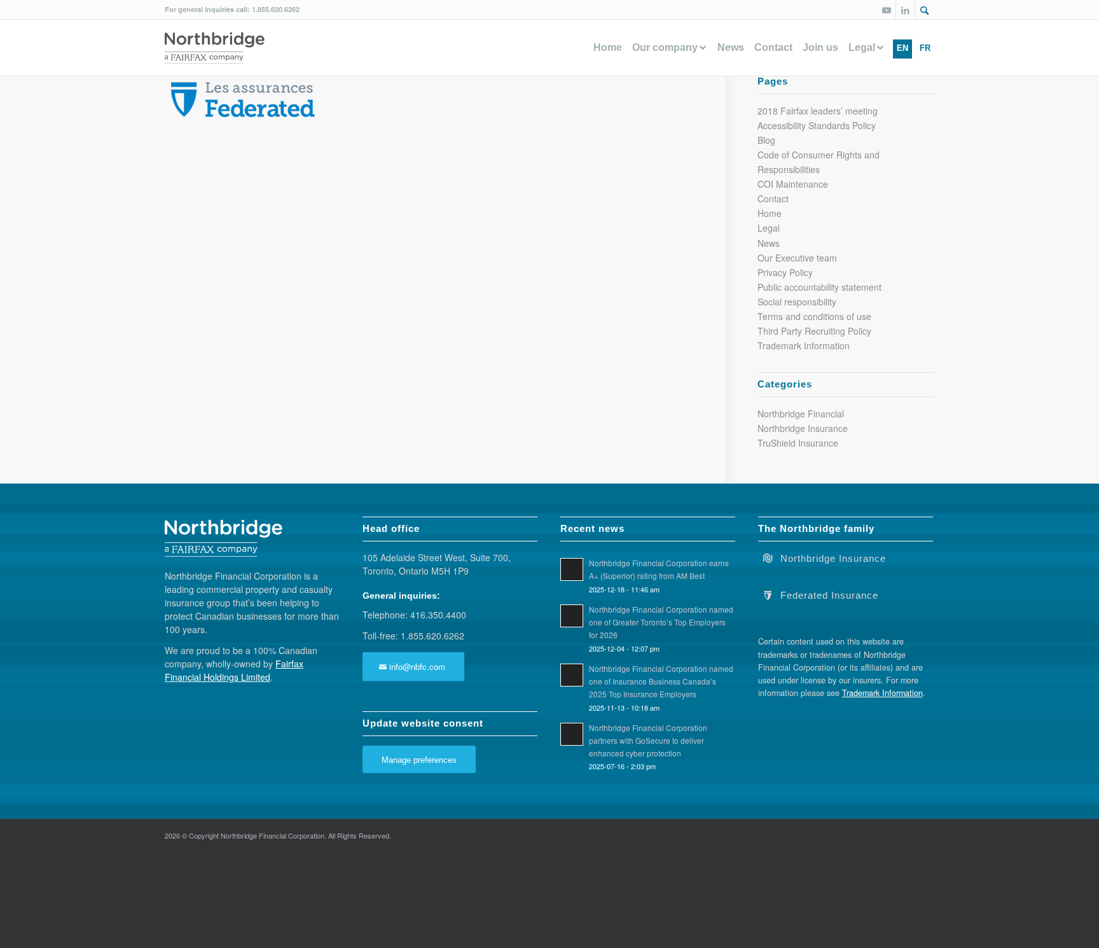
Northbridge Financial (800, 413)
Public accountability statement (819, 287)
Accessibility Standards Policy (816, 125)
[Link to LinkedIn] (905, 9)
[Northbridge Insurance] (767, 557)
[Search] (924, 11)
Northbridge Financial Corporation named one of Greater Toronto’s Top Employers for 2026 (661, 622)
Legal (768, 227)
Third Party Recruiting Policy (814, 330)
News (768, 243)
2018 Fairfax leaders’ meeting (817, 110)
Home (769, 213)
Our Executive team (797, 257)
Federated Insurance (829, 595)
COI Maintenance (792, 184)
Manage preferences (419, 760)
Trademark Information (803, 345)
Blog (766, 140)
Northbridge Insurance (802, 428)
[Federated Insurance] (767, 594)
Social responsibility (796, 301)
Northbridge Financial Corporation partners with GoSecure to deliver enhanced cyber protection (648, 740)
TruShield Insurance (797, 442)
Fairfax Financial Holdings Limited (234, 670)
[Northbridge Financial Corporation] (215, 48)
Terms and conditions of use (814, 316)
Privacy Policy (785, 272)
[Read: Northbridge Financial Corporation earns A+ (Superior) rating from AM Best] (571, 569)
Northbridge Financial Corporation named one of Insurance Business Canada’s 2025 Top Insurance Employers (661, 681)
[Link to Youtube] (886, 9)
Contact (773, 198)
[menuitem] (924, 9)
